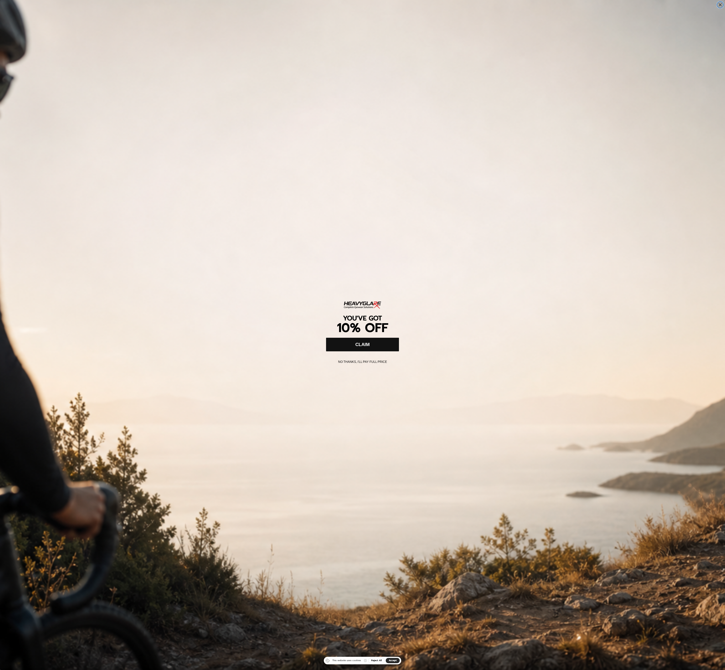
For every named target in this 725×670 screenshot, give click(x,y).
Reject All (376, 660)
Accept (393, 660)
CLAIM (362, 344)
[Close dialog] (720, 5)
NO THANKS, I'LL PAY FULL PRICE (362, 361)
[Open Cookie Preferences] (365, 660)
